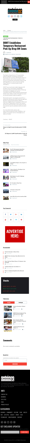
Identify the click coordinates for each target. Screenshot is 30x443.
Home (4, 30)
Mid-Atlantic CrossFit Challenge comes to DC (17, 177)
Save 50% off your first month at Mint (18, 196)
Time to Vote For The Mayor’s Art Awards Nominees (17, 170)
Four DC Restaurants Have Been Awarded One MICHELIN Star (17, 150)
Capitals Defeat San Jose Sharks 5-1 (12, 266)
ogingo (8, 52)
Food (21, 412)
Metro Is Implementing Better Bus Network (14, 270)
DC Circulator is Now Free (15, 183)
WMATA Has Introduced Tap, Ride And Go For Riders (15, 256)
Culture (16, 412)
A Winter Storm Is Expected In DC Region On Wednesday (17, 156)
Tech (21, 415)
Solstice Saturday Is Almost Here (12, 251)
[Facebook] (15, 16)
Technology (4, 417)
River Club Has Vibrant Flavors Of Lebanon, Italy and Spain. (15, 262)
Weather (19, 417)
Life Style (6, 415)
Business (9, 30)
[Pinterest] (21, 219)
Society (12, 415)
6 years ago (14, 158)
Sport (17, 415)
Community (9, 412)
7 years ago (14, 172)
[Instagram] (18, 16)
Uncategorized (12, 417)
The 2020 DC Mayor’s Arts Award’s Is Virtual (18, 163)
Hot (2, 415)
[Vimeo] (21, 16)
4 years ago (14, 151)
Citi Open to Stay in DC (15, 189)
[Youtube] (12, 16)
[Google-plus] (16, 214)
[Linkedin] (21, 214)
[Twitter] (9, 16)
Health (25, 412)
